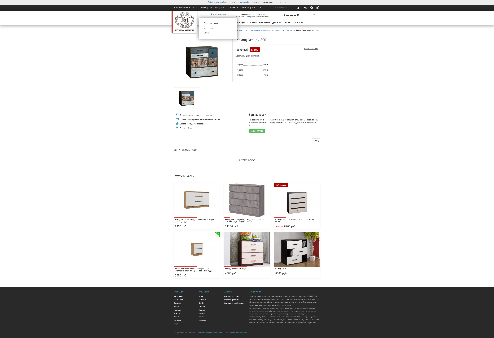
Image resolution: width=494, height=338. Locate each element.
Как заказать (199, 7)
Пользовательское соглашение (236, 333)
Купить (254, 49)
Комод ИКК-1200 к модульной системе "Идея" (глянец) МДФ (194, 220)
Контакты (256, 7)
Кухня (201, 296)
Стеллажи (298, 22)
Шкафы (241, 22)
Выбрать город (219, 14)
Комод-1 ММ (280, 268)
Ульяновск (208, 28)
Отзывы (245, 7)
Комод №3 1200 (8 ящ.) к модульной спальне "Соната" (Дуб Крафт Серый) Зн (244, 220)
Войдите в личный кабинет (219, 2)
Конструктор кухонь (231, 296)
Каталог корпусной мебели (259, 30)
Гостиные (202, 300)
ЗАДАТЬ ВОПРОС (257, 131)
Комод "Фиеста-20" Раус (235, 268)
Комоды (289, 30)
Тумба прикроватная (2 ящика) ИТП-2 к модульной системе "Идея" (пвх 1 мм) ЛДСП (194, 269)
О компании (178, 296)
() (317, 14)
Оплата (224, 7)
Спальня (252, 22)
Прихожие (264, 22)
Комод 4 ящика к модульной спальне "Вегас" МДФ (294, 220)
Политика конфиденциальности (210, 333)
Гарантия (234, 7)
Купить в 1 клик (311, 48)
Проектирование (182, 7)
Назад (316, 141)
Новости (177, 317)
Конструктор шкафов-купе (234, 303)
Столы (287, 22)
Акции (176, 324)
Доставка (213, 7)
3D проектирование (231, 300)
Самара (207, 33)
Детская (276, 22)
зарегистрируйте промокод (247, 2)
